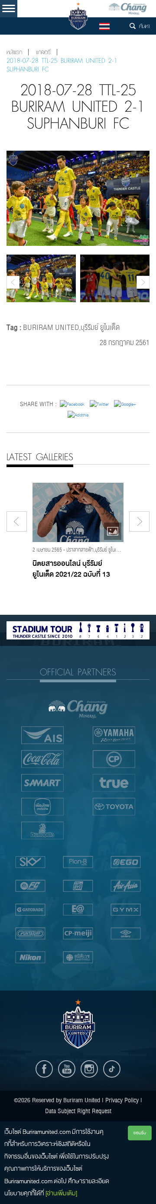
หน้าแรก (14, 52)
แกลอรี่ (43, 52)
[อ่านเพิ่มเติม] (61, 1193)
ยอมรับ (139, 1133)
